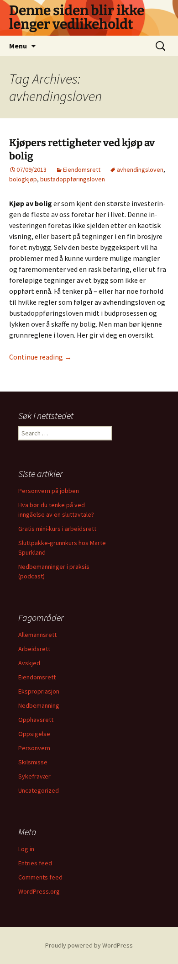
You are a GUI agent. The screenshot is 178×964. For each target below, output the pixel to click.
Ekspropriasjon (38, 691)
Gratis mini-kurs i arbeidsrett (57, 528)
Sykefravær (34, 776)
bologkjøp (23, 179)
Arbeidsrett (34, 649)
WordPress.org (39, 891)
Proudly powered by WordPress (89, 945)
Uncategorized (38, 790)
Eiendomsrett (81, 169)
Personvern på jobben (48, 491)
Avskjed (29, 663)
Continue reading (40, 356)
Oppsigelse (34, 734)
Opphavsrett (35, 719)
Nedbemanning (38, 705)
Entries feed (35, 863)
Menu (18, 45)
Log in (26, 849)
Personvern (34, 748)
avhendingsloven (140, 169)
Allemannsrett (37, 634)
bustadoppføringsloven (72, 179)
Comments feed (40, 877)
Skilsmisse (32, 762)
